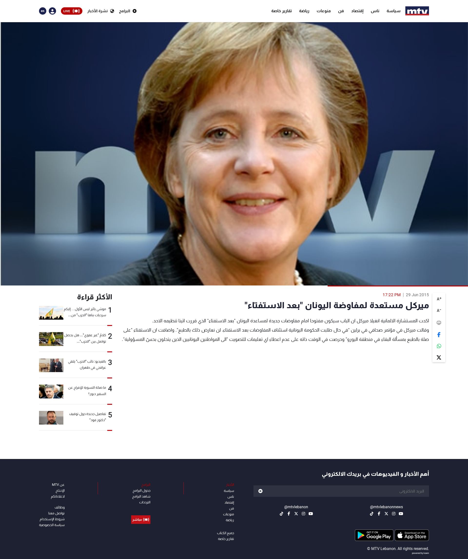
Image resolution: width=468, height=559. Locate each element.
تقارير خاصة (281, 10)
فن (341, 10)
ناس (375, 10)
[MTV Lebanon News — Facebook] (379, 513)
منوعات (324, 10)
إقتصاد (357, 10)
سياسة (393, 10)
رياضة (304, 10)
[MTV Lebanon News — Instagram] (393, 513)
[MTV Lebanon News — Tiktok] (371, 513)
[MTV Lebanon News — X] (386, 513)
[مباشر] (140, 508)
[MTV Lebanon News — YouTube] (401, 513)
